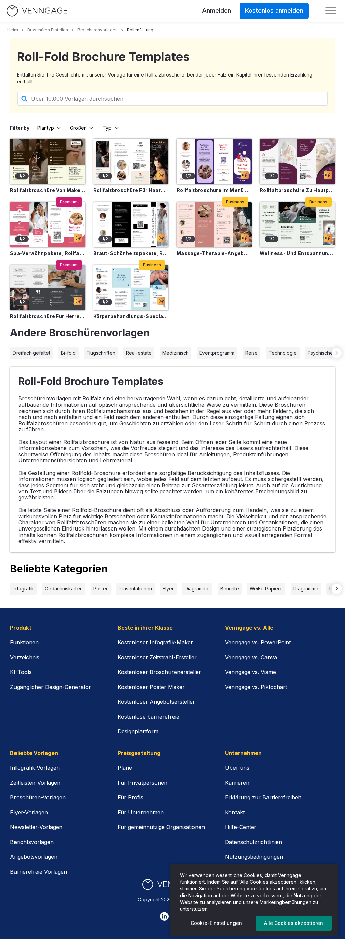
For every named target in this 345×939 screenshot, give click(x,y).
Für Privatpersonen (142, 782)
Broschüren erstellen (47, 29)
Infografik (23, 589)
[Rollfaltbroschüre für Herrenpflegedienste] (47, 287)
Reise (251, 353)
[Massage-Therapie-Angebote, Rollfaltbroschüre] (214, 224)
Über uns (237, 767)
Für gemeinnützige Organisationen (161, 827)
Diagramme (197, 589)
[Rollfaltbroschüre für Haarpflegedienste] (130, 161)
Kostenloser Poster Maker (151, 687)
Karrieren (237, 782)
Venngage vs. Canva (251, 657)
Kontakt (235, 812)
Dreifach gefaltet (31, 353)
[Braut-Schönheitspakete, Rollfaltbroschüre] (130, 224)
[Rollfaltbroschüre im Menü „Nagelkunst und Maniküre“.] (214, 161)
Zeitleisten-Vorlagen (35, 782)
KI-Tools (21, 672)
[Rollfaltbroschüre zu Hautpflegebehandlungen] (297, 161)
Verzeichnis (24, 657)
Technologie (283, 353)
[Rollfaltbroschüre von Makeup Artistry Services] (47, 161)
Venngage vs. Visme (250, 672)
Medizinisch (175, 353)
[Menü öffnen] (330, 10)
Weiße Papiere (266, 589)
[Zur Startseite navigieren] (37, 11)
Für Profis (130, 797)
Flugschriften (101, 353)
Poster (100, 589)
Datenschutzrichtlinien (253, 842)
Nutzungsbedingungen (254, 856)
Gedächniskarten (64, 589)
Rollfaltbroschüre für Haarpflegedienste (130, 190)
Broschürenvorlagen (97, 29)
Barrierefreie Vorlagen (38, 871)
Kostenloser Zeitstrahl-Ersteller (157, 657)
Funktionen (24, 642)
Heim (12, 29)
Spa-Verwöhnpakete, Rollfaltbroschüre (47, 253)
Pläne (125, 767)
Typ (107, 128)
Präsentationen (135, 589)
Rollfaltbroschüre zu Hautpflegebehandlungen (297, 190)
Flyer (168, 589)
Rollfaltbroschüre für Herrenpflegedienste (47, 316)
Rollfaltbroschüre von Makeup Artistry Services (47, 190)
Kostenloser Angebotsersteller (156, 701)
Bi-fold (68, 353)
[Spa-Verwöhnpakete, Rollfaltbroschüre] (47, 224)
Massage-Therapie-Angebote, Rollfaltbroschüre (214, 253)
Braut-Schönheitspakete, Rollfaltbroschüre (130, 253)
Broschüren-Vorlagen (38, 797)
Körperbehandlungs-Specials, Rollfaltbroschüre (130, 316)
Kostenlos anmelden (274, 10)
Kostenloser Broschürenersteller (159, 672)
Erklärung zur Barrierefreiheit (263, 797)
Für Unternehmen (141, 812)
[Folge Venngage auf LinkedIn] (164, 916)
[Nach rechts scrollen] (337, 353)
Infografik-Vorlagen (35, 767)
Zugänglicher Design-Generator (50, 687)
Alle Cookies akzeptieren (293, 923)
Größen (78, 128)
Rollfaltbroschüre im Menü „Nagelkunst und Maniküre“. (214, 190)
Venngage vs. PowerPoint (258, 642)
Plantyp (45, 128)
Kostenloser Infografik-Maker (155, 642)
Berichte (229, 589)
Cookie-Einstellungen (216, 923)
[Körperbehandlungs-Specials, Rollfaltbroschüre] (130, 287)
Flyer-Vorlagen (29, 812)
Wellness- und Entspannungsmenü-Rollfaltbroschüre (297, 253)
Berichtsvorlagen (32, 842)
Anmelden (216, 10)
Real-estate (139, 353)
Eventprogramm (216, 353)
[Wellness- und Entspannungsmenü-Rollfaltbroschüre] (297, 224)
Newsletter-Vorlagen (36, 827)
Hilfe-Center (240, 827)
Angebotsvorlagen (33, 856)
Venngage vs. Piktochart (256, 687)
